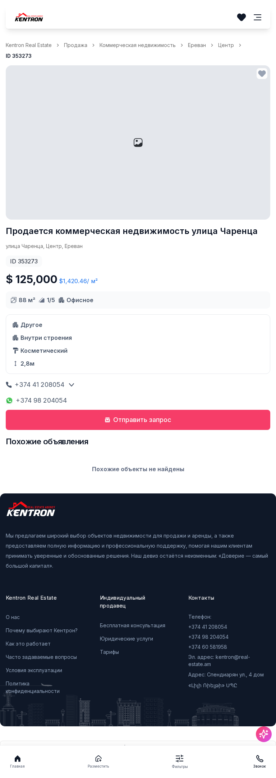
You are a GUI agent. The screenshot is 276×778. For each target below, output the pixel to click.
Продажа (75, 45)
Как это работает (28, 644)
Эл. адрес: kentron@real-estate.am (219, 660)
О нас (13, 617)
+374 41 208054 (39, 384)
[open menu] (258, 17)
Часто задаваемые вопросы (41, 657)
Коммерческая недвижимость (138, 45)
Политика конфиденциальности (33, 687)
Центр (226, 45)
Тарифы (109, 652)
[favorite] (262, 73)
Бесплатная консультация (132, 625)
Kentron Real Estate (29, 45)
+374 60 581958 (207, 647)
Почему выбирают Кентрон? (42, 630)
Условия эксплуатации (34, 670)
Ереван (197, 45)
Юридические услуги (126, 639)
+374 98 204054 (41, 400)
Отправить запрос (142, 419)
